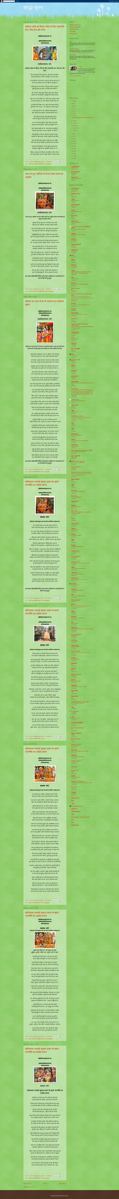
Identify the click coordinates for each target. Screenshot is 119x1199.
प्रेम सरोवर (73, 309)
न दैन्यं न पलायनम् (74, 405)
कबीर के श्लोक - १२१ (75, 718)
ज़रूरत (72, 354)
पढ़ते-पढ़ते (73, 534)
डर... (72, 729)
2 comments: (48, 289)
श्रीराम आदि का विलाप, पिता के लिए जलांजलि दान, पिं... (83, 117)
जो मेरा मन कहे (74, 216)
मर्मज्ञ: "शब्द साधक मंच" (76, 600)
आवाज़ (72, 541)
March (74, 125)
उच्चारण (73, 270)
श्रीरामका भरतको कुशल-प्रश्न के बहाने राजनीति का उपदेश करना (42, 483)
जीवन (72, 800)
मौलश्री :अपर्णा (74, 809)
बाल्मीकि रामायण (41, 164)
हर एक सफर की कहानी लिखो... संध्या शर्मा (79, 314)
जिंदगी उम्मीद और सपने (75, 777)
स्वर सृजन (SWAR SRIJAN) (77, 781)
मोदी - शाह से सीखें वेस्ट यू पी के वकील (78, 451)
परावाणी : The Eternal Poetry (77, 461)
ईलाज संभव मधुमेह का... (75, 745)
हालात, (72, 771)
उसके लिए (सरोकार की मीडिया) (77, 590)
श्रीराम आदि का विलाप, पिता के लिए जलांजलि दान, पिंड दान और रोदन (44, 28)
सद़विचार (73, 567)
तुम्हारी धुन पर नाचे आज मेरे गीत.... (77, 574)
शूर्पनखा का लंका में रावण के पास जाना (78, 235)
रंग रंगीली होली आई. (75, 659)
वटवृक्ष (72, 814)
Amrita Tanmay (75, 399)
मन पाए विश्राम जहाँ (75, 166)
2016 (72, 143)
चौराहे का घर (73, 612)
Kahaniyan (74, 490)
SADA (72, 337)
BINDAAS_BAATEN (76, 744)
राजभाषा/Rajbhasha (75, 194)
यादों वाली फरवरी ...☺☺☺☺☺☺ (78, 412)
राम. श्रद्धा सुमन (48, 164)
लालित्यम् (73, 365)
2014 (72, 148)
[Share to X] (58, 162)
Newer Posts (27, 1183)
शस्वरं (72, 594)
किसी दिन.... (73, 261)
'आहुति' (72, 410)
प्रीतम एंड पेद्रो (74, 266)
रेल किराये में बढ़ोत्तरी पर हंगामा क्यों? (78, 703)
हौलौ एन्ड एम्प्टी (72, 55)
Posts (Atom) (33, 1187)
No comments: (48, 598)
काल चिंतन (73, 680)
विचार (72, 822)
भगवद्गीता (72, 31)
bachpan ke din (75, 770)
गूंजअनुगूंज (73, 545)
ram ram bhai (74, 388)
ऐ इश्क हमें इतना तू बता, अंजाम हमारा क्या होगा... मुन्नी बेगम (81, 782)
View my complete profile (75, 75)
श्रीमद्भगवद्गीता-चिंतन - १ (76, 646)
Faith (72, 740)
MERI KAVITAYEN (76, 674)
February (75, 128)
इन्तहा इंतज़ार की (74, 636)
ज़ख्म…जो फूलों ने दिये (75, 456)
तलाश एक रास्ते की (74, 446)
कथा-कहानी (73, 239)
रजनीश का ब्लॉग (74, 445)
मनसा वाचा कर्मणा (74, 645)
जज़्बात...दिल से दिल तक (76, 244)
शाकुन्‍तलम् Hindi (74, 501)
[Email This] (54, 162)
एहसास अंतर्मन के (74, 376)
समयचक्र (73, 439)
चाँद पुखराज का (74, 627)
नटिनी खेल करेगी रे (74, 278)
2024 (72, 106)
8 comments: (49, 1175)
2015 (72, 146)
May (74, 120)
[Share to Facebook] (59, 162)
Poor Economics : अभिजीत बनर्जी (78, 462)
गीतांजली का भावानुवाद (74, 27)
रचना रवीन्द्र (73, 583)
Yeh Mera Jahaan (75, 288)
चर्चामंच (72, 428)
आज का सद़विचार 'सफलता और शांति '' (78, 568)
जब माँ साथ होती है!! (75, 339)
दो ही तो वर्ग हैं (73, 793)
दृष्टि (72, 195)
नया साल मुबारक (74, 557)
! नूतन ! (73, 803)
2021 (72, 113)
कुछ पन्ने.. (73, 604)
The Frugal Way (74, 762)
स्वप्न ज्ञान (73, 519)
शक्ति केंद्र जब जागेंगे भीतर (76, 178)
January (74, 130)
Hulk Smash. (74, 766)
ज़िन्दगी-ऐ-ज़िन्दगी (74, 696)
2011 (72, 156)
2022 (72, 111)
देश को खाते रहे (74, 675)
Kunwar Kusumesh (76, 556)
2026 (72, 101)
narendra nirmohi (75, 651)
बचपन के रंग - (73, 366)
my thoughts (74, 318)
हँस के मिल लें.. (74, 377)
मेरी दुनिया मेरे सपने (75, 825)
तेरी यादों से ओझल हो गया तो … (77, 211)
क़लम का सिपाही (74, 691)
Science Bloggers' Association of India (80, 817)
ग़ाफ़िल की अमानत (74, 250)
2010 (72, 158)
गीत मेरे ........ (73, 259)
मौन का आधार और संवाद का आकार (78, 229)
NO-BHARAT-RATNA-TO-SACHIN (80, 702)
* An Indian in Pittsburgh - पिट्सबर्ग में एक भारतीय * (80, 227)
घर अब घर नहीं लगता (75, 333)
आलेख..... (73, 707)
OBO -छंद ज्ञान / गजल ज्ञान (76, 723)
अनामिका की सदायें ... (75, 332)
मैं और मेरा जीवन (74, 524)
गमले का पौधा (73, 344)
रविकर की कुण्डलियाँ (75, 479)
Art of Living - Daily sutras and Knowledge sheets (81, 294)
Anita (80, 66)
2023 (72, 108)
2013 (72, 151)
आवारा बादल (73, 343)
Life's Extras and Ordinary (77, 728)
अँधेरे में (72, 486)
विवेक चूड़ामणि (72, 33)
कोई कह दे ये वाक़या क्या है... (76, 506)
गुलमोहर (72, 540)
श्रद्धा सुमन (33, 7)
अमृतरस (73, 611)
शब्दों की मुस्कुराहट (75, 381)
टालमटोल (73, 424)
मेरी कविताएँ (73, 792)
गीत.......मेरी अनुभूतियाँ (75, 349)
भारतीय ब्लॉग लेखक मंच (76, 811)
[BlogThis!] (56, 162)
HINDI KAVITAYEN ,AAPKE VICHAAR (81, 472)
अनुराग (30, 1039)
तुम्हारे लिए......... (74, 505)
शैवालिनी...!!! (73, 361)
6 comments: (49, 161)
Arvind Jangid (74, 711)
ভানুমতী (72, 429)
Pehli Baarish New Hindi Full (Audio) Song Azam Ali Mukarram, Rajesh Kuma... (82, 474)
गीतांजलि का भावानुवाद (74, 25)
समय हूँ (72, 217)
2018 (72, 138)
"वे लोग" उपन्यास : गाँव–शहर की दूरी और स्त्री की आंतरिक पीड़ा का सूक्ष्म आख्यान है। (82, 327)
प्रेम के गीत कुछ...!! (75, 623)
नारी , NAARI (74, 511)
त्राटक (72, 350)
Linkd (72, 320)
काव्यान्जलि (73, 658)
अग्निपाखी (73, 776)
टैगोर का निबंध (74, 173)
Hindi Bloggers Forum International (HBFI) (81, 450)
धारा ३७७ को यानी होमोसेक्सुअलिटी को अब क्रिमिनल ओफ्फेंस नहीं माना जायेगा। (81, 512)
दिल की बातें (73, 616)
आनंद (72, 277)
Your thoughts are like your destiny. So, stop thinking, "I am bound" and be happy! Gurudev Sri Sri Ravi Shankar (82, 298)
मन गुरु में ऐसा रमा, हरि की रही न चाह (78, 596)
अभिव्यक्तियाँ (73, 755)
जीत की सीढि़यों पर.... (75, 641)
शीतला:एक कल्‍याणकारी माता (76, 435)
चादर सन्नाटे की (74, 468)
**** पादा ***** (74, 355)
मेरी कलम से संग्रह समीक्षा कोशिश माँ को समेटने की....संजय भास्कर (82, 383)
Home (45, 1183)
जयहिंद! (72, 734)
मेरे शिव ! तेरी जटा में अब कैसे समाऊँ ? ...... (79, 401)
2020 (72, 133)
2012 (72, 153)
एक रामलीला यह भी (75, 585)
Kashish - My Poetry (76, 467)
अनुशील (72, 485)
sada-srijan (74, 640)
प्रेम (72, 664)
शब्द (72, 697)
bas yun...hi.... (74, 496)
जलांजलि (36, 164)
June (74, 115)
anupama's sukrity (75, 359)
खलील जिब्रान (74, 663)
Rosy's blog (74, 787)
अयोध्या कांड (31, 164)
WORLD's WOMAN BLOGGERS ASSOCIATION (79, 324)
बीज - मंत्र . (73, 372)
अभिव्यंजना (73, 528)
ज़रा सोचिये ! (73, 712)
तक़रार (72, 670)
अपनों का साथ (74, 589)
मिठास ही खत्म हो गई (75, 200)
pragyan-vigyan (75, 523)
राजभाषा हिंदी (73, 685)
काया (72, 480)
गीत (72, 289)
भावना (72, 692)
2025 (72, 103)
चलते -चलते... (74, 750)
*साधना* (73, 717)
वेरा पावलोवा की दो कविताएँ (76, 535)
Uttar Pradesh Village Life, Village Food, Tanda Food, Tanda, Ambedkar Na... (81, 418)
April (74, 123)
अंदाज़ (72, 423)
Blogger (66, 1195)
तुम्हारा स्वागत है (74, 457)
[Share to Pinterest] (61, 162)
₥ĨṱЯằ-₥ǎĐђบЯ (75, 798)
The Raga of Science (76, 761)
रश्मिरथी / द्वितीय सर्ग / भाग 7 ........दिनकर (79, 686)
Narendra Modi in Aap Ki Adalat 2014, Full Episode (80, 653)
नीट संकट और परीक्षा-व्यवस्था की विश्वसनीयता (79, 284)
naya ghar (73, 788)
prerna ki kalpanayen (76, 634)
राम (48, 291)
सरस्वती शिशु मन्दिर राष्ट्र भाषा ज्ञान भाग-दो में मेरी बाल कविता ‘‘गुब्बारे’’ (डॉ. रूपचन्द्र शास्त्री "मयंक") (81, 272)
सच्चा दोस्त (73, 245)
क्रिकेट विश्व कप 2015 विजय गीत (77, 618)
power (72, 518)
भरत (46, 291)
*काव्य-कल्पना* (74, 572)
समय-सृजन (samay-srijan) (77, 416)
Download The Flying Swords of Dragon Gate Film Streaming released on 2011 (81, 606)
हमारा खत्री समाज (75, 434)
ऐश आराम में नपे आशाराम (75, 681)
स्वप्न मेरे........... (74, 210)
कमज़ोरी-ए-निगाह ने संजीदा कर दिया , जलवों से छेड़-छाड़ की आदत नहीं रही (82, 629)
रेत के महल (73, 303)
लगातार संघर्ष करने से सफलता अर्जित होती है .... (80, 440)
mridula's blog (74, 550)
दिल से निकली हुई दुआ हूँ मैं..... (76, 497)
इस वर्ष (71, 41)
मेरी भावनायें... (74, 265)
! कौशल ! (73, 199)
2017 (72, 141)
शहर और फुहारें (74, 240)
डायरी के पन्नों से (74, 177)
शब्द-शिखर (73, 283)
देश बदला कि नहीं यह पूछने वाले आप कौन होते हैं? (80, 751)
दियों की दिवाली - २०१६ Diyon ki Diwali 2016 (80, 563)
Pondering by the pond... (77, 806)
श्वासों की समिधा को (75, 167)
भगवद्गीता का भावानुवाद (74, 49)
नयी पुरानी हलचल (74, 578)
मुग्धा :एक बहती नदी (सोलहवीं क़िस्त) (78, 491)
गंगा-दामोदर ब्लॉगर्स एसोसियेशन (77, 722)
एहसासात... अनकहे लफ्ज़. (76, 733)
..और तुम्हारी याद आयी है (75, 552)
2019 (72, 136)
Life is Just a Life (75, 561)
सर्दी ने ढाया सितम (74, 530)
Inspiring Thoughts (76, 739)
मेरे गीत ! (73, 255)
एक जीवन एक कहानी (75, 172)
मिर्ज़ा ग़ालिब (73, 669)
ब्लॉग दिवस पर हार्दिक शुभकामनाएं (77, 546)
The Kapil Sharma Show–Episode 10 (79, 579)
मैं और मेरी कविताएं (74, 313)
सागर (72, 622)
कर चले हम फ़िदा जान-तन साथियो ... (78, 756)
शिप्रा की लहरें (74, 370)
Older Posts (62, 1183)
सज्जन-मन (73, 406)
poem (72, 820)
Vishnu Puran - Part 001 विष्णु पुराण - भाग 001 (80, 304)
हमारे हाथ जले (73, 251)
